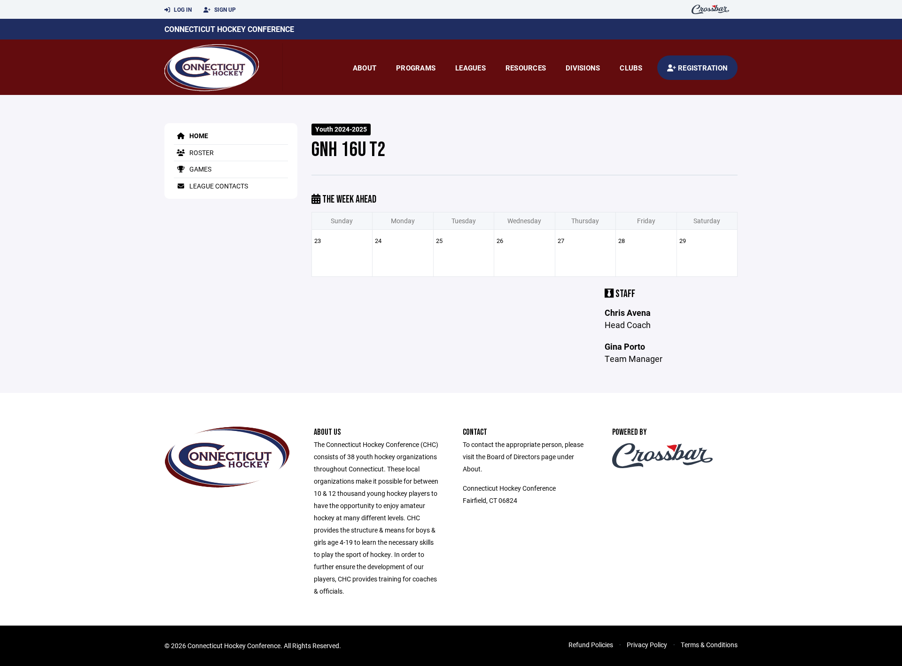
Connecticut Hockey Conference (229, 29)
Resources (525, 67)
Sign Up (224, 9)
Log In (182, 9)
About (364, 67)
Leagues (470, 67)
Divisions (583, 67)
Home (198, 135)
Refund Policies (590, 644)
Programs (415, 67)
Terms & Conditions (709, 644)
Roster (201, 152)
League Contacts (218, 185)
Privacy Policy (647, 644)
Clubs (631, 67)
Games (199, 169)
